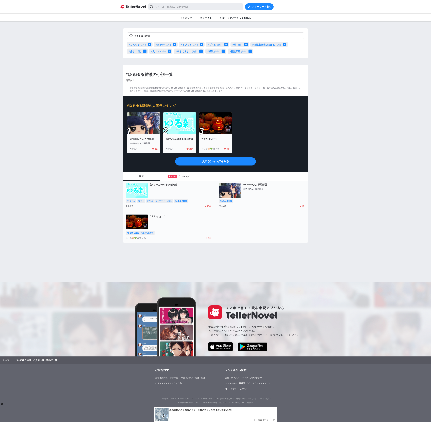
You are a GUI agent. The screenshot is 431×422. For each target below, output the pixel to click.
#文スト (158, 51)
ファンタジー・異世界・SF (237, 383)
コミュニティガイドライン (204, 399)
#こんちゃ (137, 44)
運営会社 (249, 402)
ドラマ (233, 389)
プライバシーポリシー (235, 402)
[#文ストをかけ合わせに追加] (170, 51)
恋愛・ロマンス (232, 377)
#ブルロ (215, 44)
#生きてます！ (186, 51)
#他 (237, 44)
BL (226, 389)
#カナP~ (163, 44)
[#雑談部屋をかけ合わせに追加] (250, 51)
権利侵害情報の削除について (189, 402)
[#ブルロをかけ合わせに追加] (226, 44)
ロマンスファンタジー (252, 377)
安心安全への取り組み (225, 399)
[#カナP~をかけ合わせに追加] (175, 44)
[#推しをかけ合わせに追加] (145, 51)
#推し (135, 51)
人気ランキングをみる (215, 161)
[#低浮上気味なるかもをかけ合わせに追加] (285, 44)
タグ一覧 (174, 377)
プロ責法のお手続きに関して (213, 402)
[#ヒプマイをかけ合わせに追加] (202, 44)
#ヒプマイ (189, 44)
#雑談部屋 (238, 51)
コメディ (243, 389)
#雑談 (213, 51)
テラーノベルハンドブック (181, 399)
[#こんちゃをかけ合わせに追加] (150, 44)
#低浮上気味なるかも (266, 44)
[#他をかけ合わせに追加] (246, 44)
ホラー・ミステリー (261, 383)
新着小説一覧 (161, 377)
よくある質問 (264, 399)
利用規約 (165, 399)
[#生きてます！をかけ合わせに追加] (201, 51)
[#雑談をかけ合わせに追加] (224, 51)
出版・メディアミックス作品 (168, 383)
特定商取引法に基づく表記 (246, 399)
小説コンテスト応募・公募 (193, 377)
